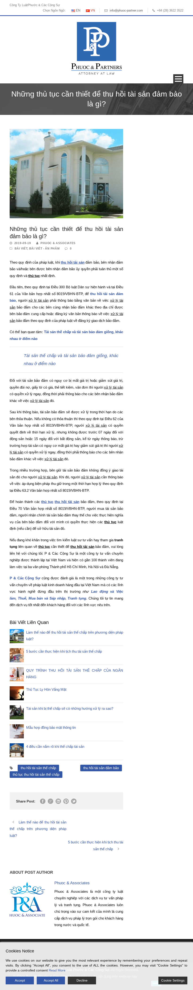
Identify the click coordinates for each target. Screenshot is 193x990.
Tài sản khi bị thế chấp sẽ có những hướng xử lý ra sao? (69, 708)
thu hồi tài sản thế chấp (38, 768)
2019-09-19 (22, 243)
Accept (20, 980)
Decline (82, 980)
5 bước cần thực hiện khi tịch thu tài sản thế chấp (64, 651)
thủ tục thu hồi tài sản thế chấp (36, 774)
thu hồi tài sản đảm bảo (101, 768)
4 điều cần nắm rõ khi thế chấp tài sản (55, 746)
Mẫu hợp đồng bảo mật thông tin (51, 727)
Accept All (51, 980)
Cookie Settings (173, 980)
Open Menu (178, 78)
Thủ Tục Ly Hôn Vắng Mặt (46, 689)
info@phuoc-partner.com (126, 10)
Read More (57, 970)
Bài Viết (21, 248)
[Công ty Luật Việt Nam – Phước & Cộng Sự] (96, 48)
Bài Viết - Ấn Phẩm (44, 248)
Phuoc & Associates (58, 243)
